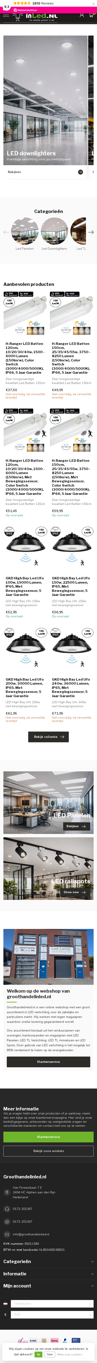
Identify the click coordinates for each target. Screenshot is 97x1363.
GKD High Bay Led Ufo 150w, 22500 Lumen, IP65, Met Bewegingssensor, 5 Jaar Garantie (71, 586)
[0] (91, 14)
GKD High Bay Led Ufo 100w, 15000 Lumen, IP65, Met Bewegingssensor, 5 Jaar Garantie (25, 586)
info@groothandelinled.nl (31, 1234)
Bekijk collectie (45, 737)
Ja (38, 1354)
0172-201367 (22, 1209)
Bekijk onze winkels (48, 1151)
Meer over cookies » (70, 1354)
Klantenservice (48, 1062)
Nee (50, 1354)
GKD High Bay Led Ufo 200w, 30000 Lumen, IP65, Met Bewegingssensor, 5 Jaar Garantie (25, 687)
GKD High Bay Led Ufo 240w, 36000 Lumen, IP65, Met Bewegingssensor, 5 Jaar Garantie (71, 687)
